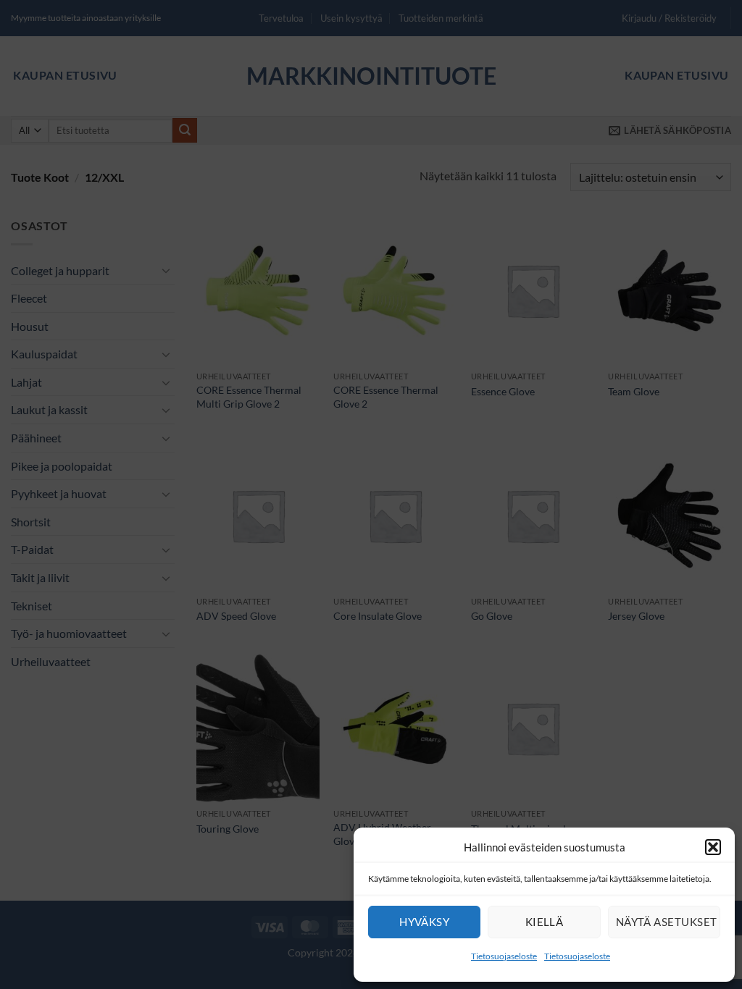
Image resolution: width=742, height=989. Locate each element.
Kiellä (544, 921)
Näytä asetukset (666, 921)
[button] (713, 847)
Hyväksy (424, 921)
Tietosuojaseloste (504, 956)
